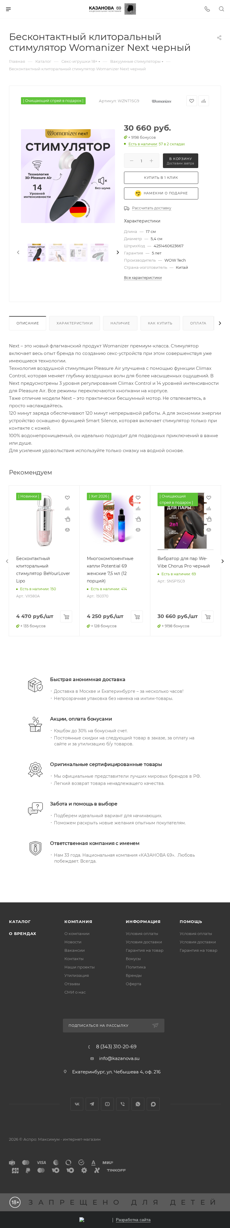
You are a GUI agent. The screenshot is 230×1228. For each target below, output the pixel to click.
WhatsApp (137, 1104)
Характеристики (75, 323)
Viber (122, 1104)
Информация (143, 921)
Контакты (74, 958)
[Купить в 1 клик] (67, 519)
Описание (27, 323)
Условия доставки (144, 941)
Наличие (120, 323)
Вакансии (74, 950)
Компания (78, 921)
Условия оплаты (142, 933)
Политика (136, 967)
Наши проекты (79, 967)
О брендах (22, 933)
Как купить (160, 323)
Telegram (92, 1104)
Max (153, 1104)
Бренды (134, 975)
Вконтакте (76, 1104)
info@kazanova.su (119, 1058)
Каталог (20, 921)
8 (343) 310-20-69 (116, 1046)
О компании (77, 933)
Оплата (198, 323)
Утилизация (76, 975)
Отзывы (72, 983)
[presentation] (18, 253)
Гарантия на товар (145, 950)
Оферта (133, 983)
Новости (72, 941)
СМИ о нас (75, 992)
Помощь (191, 921)
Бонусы (133, 958)
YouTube (107, 1104)
